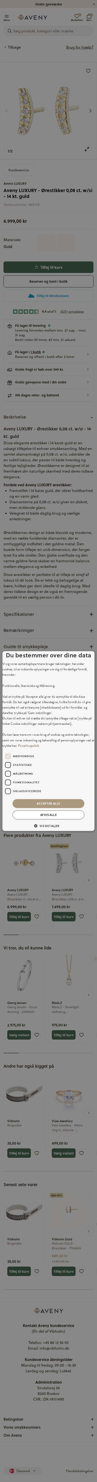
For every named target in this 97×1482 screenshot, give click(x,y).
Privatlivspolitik (28, 745)
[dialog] (48, 741)
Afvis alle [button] (48, 815)
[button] (48, 826)
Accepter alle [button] (48, 803)
